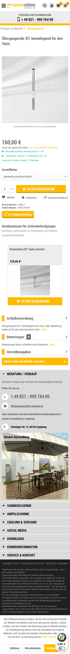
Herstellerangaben (19, 352)
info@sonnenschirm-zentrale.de (27, 406)
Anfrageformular (58, 197)
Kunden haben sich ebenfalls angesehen (24, 361)
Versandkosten (52, 569)
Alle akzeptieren (33, 648)
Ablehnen (14, 648)
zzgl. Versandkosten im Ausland (43, 147)
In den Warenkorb (41, 189)
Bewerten (31, 197)
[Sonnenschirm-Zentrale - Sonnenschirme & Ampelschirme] (21, 6)
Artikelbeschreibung (20, 318)
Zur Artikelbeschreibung (19, 214)
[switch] (61, 648)
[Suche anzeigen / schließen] (44, 5)
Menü (5, 6)
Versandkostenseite (18, 592)
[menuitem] (5, 6)
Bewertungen (15, 337)
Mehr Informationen (52, 637)
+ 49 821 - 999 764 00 (37, 19)
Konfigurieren (53, 648)
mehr (44, 329)
